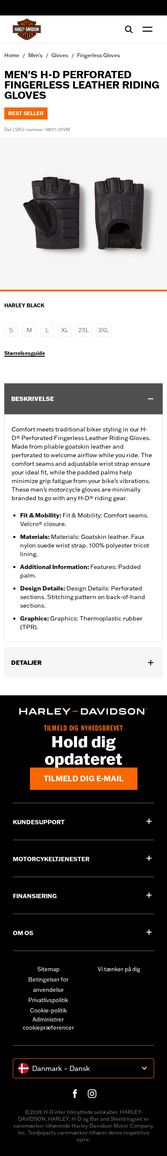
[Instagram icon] (92, 1094)
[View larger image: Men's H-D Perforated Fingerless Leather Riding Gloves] (83, 213)
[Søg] (129, 29)
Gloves (59, 55)
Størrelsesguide (24, 353)
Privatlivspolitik (48, 1000)
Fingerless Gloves (98, 55)
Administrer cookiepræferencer (48, 1023)
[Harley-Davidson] (83, 711)
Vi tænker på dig (119, 969)
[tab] (83, 290)
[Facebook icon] (75, 1094)
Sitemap (48, 969)
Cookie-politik (48, 1010)
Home (11, 55)
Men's (35, 55)
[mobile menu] (145, 29)
